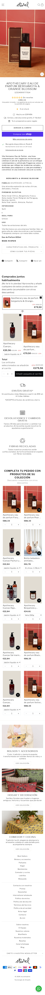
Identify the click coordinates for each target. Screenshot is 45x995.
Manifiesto (22, 934)
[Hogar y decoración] (22, 780)
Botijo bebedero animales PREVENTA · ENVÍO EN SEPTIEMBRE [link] (32, 559)
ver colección (22, 763)
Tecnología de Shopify (23, 980)
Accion (22, 918)
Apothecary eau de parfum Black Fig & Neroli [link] (32, 654)
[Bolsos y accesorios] (22, 736)
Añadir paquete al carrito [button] (29, 374)
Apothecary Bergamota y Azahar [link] (30, 606)
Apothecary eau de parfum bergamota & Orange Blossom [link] (24, 300)
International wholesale (22, 895)
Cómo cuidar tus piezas (22, 251)
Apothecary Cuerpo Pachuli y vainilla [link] (11, 559)
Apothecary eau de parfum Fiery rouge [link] (10, 516)
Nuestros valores (22, 931)
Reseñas (22, 941)
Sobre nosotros (22, 924)
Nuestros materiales (22, 937)
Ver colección (22, 849)
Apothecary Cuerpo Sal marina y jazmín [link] (12, 654)
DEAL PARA (7, 216)
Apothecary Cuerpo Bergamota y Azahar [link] (9, 345)
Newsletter (22, 892)
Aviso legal (22, 911)
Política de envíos (22, 898)
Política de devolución (22, 902)
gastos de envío (26, 102)
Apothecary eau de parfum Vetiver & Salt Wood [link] (31, 348)
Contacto (22, 915)
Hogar (22, 866)
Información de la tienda (14, 150)
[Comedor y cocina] (22, 822)
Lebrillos (22, 875)
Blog (22, 947)
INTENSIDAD (8, 206)
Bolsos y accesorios (22, 859)
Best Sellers (22, 856)
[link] (6, 303)
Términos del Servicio (22, 905)
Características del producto (22, 247)
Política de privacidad (22, 908)
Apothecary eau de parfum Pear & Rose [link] (32, 516)
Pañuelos (22, 863)
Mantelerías (22, 869)
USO (4, 222)
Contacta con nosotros (22, 885)
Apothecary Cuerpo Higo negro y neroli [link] (9, 606)
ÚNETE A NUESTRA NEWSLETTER (22, 953)
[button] (4, 374)
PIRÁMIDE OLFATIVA (11, 192)
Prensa (22, 889)
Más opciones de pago (22, 139)
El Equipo (22, 928)
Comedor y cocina (22, 872)
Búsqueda (22, 879)
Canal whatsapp (22, 944)
